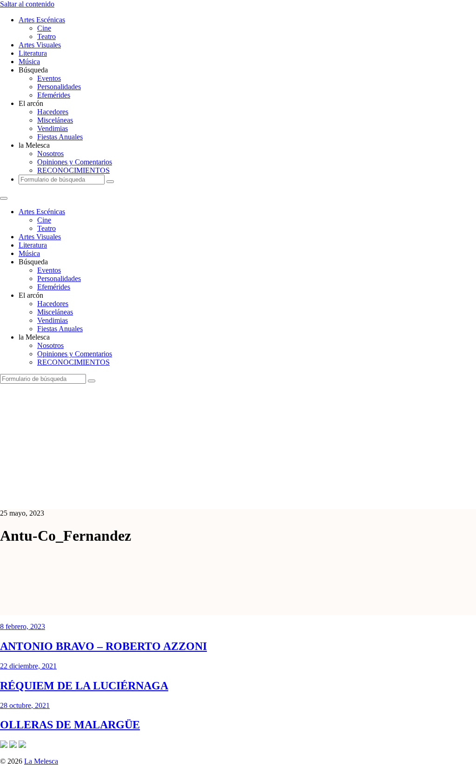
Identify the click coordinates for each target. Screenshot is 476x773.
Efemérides (53, 95)
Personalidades (59, 87)
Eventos (49, 78)
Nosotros (50, 153)
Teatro (46, 36)
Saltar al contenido (27, 4)
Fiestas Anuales (60, 137)
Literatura (33, 53)
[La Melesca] (185, 497)
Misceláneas (55, 120)
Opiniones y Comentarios (74, 162)
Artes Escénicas (42, 20)
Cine (44, 28)
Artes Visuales (40, 45)
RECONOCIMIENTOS (73, 170)
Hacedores (52, 112)
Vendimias (52, 128)
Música (29, 62)
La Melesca (41, 761)
